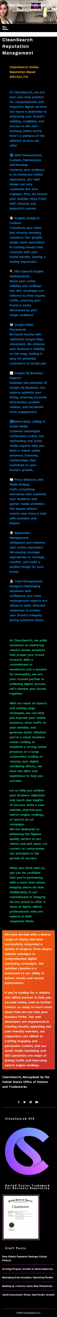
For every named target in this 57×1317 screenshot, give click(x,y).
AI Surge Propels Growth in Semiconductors (27, 1268)
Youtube (37, 1102)
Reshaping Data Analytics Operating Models (27, 1277)
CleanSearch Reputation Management (28, 7)
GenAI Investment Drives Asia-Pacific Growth (28, 1294)
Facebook (19, 1102)
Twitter (24, 1102)
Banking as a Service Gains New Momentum (27, 1285)
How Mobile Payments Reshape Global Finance (24, 1258)
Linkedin (30, 1102)
